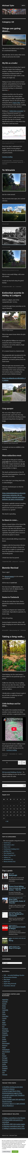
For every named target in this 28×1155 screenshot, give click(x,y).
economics (8, 162)
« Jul (7, 821)
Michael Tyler (8, 5)
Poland (4, 1056)
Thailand (4, 1068)
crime (3, 162)
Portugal (4, 1058)
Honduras (5, 1028)
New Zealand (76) (9, 853)
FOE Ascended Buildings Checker (12, 772)
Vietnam (4, 1074)
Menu (23, 5)
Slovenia (4, 1066)
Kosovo (4, 1041)
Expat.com (7, 981)
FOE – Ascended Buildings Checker (14, 975)
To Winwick (8, 170)
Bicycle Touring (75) (10, 855)
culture (14, 561)
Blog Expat (7, 979)
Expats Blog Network (10, 983)
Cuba (3, 1020)
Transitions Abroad (9, 985)
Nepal (4, 1047)
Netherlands (6, 1049)
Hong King (5, 1031)
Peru (3, 1053)
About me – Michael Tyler (9, 1135)
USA (3, 1072)
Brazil (4, 1008)
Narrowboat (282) (9, 845)
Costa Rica (5, 1016)
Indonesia (5, 1035)
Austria (4, 1003)
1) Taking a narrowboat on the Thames (13, 1118)
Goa (3, 1026)
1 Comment (18, 286)
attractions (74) (8, 859)
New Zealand (6, 1051)
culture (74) (7, 857)
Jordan (4, 1039)
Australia (4, 1001)
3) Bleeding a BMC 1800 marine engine (13, 1124)
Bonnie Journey (9, 576)
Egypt (4, 1022)
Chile (3, 1012)
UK (22, 162)
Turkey (4, 1070)
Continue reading (7, 157)
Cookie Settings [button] (6, 1151)
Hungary (4, 1033)
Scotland (4, 1062)
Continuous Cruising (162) (11, 849)
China (4, 1014)
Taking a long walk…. (13, 636)
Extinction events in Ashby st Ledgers (13, 294)
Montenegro (6, 1043)
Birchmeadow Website (10, 977)
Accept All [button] (15, 1151)
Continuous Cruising (18, 160)
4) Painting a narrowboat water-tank (13, 1126)
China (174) (7, 847)
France (4, 1024)
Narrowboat (14, 162)
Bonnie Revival (10, 568)
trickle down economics (16, 111)
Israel (3, 1037)
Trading (19, 162)
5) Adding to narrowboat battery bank (13, 1128)
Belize (4, 1006)
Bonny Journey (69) (9, 861)
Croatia (4, 1018)
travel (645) (7, 842)
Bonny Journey (13, 630)
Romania (4, 1060)
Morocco (4, 1045)
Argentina (5, 999)
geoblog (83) (7, 851)
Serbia (4, 1064)
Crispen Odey (16, 102)
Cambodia (5, 1010)
